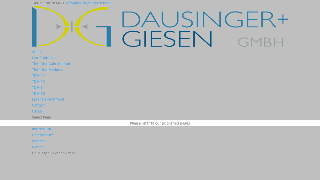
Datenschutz (42, 134)
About (37, 51)
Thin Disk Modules (47, 69)
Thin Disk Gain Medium (51, 63)
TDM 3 (37, 87)
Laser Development (48, 99)
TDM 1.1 (39, 75)
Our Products (43, 57)
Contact (38, 105)
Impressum (41, 128)
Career (37, 111)
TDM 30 (38, 93)
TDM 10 (38, 81)
